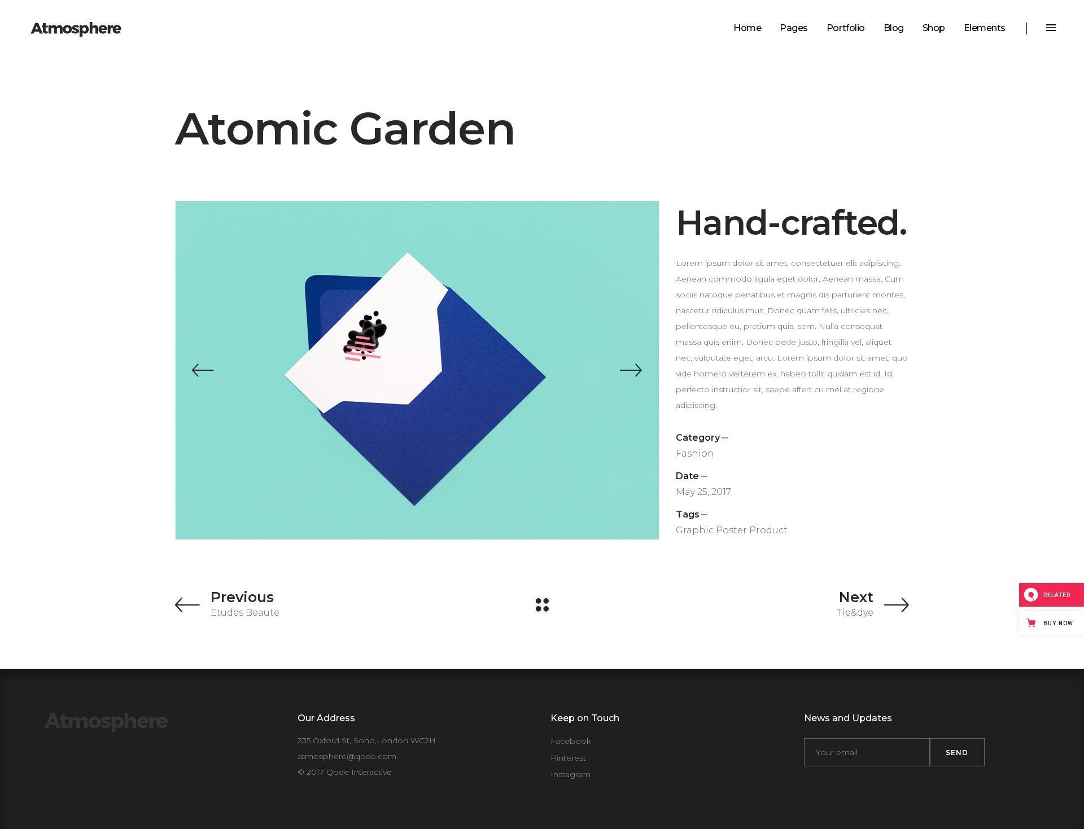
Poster (731, 530)
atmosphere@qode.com (347, 756)
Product (768, 530)
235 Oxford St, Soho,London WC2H (367, 740)
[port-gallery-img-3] (417, 370)
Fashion (695, 453)
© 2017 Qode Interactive (345, 772)
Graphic (695, 530)
